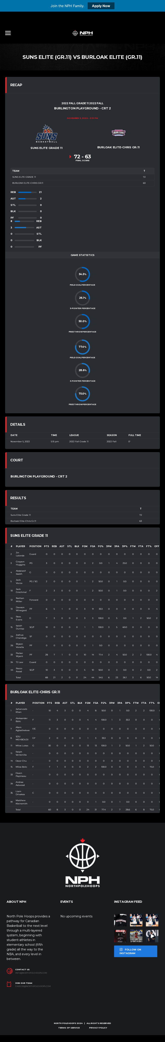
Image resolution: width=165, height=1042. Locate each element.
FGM (84, 546)
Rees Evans (19, 618)
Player (20, 546)
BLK (77, 546)
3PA (116, 546)
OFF (156, 546)
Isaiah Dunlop (20, 627)
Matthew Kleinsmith (22, 802)
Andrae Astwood (20, 783)
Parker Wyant (19, 655)
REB (54, 546)
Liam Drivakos (20, 793)
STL (69, 546)
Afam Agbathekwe (23, 729)
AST (62, 546)
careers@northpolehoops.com (33, 986)
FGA (92, 546)
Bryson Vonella (20, 645)
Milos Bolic (21, 766)
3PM (109, 546)
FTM (133, 546)
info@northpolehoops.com (31, 973)
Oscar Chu (21, 760)
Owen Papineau (21, 774)
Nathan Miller (20, 600)
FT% (148, 546)
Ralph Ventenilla (21, 753)
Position (35, 546)
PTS (46, 546)
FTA (140, 546)
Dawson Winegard (21, 609)
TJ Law (19, 662)
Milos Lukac (22, 745)
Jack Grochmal (21, 591)
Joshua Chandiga (21, 636)
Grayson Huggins (20, 563)
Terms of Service (69, 1028)
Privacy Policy (98, 1028)
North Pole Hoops (65, 1023)
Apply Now (101, 6)
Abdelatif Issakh (21, 572)
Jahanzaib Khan (21, 710)
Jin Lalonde (20, 554)
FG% (100, 546)
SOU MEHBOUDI (22, 738)
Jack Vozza (19, 581)
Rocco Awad (19, 670)
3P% (124, 546)
